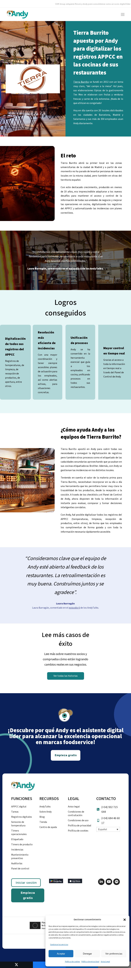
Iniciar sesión (26, 882)
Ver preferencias (113, 953)
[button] (124, 919)
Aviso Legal (105, 961)
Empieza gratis (28, 895)
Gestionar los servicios (59, 944)
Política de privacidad (90, 961)
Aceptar (61, 953)
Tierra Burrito (81, 82)
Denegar (87, 953)
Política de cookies (72, 961)
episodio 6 (74, 608)
